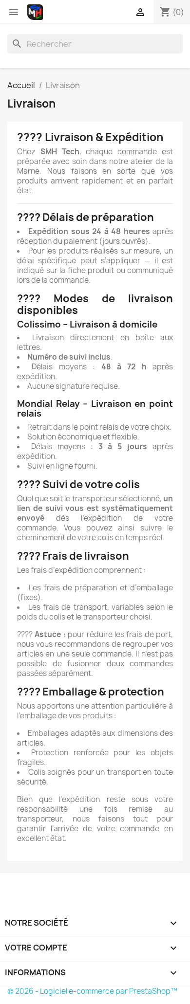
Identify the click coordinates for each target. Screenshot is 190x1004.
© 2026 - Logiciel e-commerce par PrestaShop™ (92, 991)
